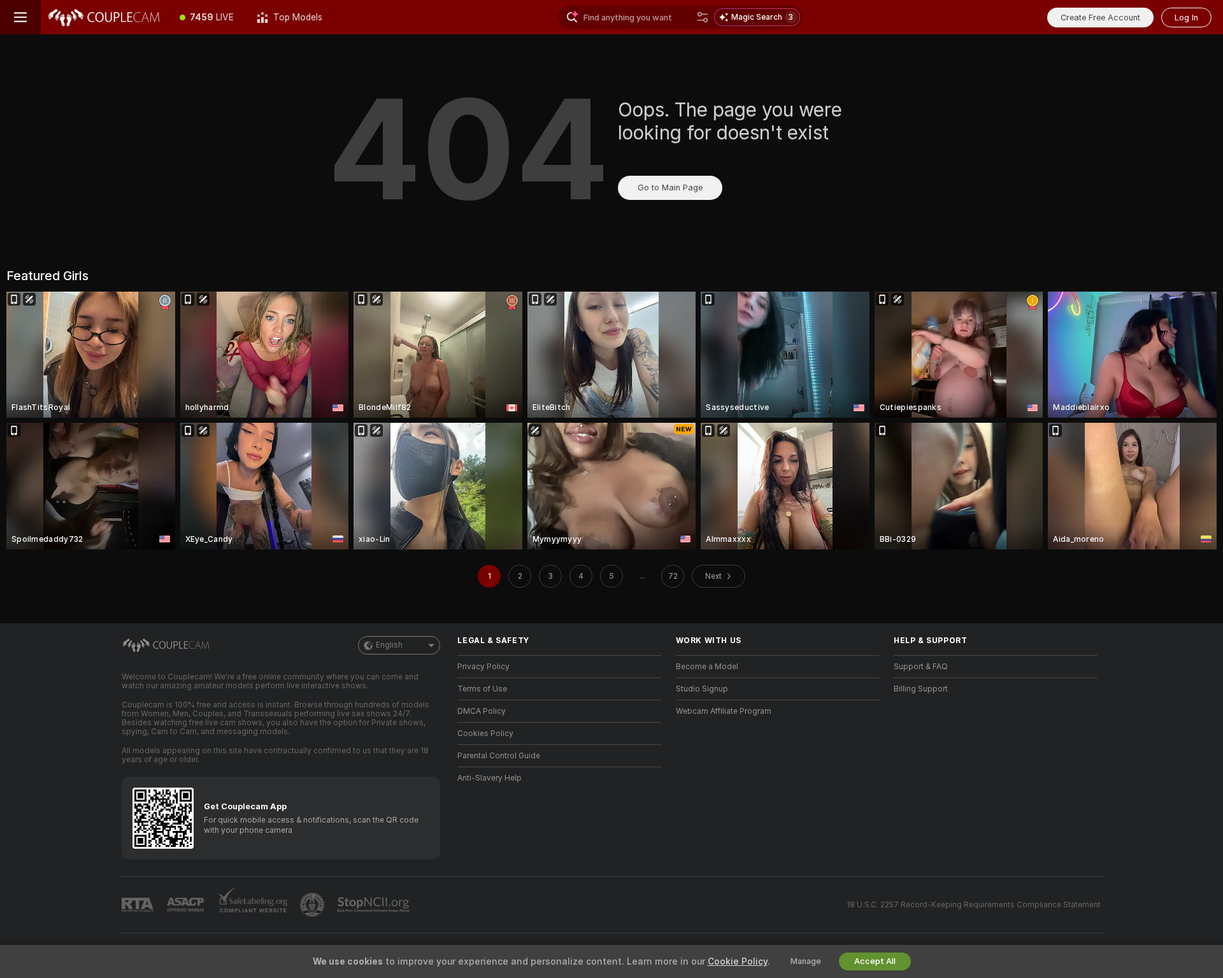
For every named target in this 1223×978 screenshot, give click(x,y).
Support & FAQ (921, 666)
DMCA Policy (481, 711)
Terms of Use (482, 688)
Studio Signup (702, 688)
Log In (1186, 17)
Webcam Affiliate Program (723, 711)
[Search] (703, 17)
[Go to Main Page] (104, 17)
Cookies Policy (485, 733)
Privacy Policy (483, 666)
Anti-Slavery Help (489, 778)
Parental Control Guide (498, 755)
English (389, 645)
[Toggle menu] (20, 17)
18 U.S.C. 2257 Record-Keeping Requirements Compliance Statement (974, 904)
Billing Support (921, 688)
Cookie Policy (738, 961)
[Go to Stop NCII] (374, 904)
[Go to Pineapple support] (313, 905)
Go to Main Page (670, 187)
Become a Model (707, 666)
